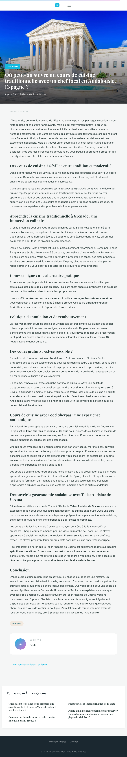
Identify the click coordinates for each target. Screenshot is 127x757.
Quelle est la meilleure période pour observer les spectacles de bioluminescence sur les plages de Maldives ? (93, 714)
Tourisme (12, 66)
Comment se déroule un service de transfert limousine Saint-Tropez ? (32, 719)
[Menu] (69, 5)
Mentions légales (57, 741)
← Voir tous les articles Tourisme (28, 664)
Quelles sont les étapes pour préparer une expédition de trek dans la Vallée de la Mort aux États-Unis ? (32, 707)
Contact (74, 741)
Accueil (13, 111)
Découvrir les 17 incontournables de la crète (91, 703)
